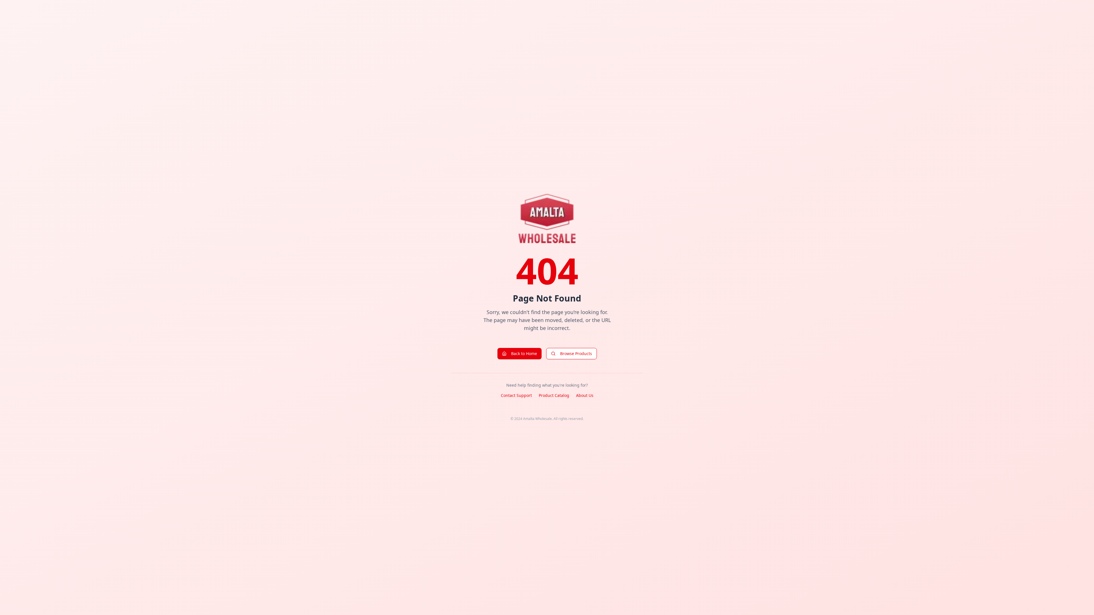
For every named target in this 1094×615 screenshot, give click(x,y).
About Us (584, 395)
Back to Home (524, 353)
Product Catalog (554, 395)
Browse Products (576, 353)
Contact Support (516, 395)
